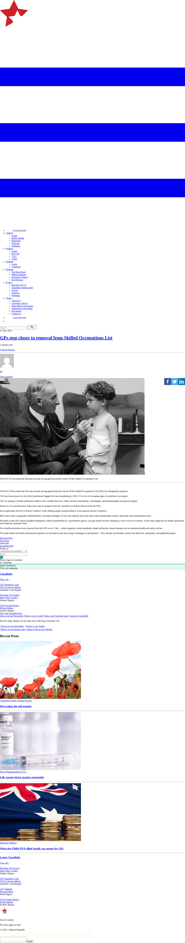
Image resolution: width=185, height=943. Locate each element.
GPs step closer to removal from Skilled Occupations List (56, 337)
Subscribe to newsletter (22, 308)
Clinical (9, 233)
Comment (16, 267)
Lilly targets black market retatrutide (22, 777)
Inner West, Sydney (9, 597)
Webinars (16, 246)
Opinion (9, 261)
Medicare (4, 843)
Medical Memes (19, 274)
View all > (5, 579)
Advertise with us (20, 303)
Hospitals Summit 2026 (22, 287)
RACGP (16, 254)
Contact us (16, 313)
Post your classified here (11, 613)
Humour (9, 269)
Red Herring (17, 280)
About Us (16, 300)
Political (9, 248)
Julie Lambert (6, 376)
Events (9, 282)
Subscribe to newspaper (22, 306)
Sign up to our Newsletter (11, 616)
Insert (29, 941)
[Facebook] (167, 381)
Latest (14, 235)
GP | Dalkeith (6, 889)
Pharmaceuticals (14, 772)
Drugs (3, 772)
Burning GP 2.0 (19, 285)
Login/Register (19, 230)
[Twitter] (174, 381)
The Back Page (19, 272)
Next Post (4, 540)
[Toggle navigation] (3, 38)
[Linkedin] (181, 381)
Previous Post (6, 538)
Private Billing (6, 608)
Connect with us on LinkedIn (39, 629)
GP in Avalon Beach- (9, 605)
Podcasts (16, 243)
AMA (14, 259)
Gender (13, 700)
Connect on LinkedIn (78, 616)
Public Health (18, 238)
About (9, 298)
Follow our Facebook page (56, 616)
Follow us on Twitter (33, 616)
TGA (14, 256)
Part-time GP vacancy (10, 595)
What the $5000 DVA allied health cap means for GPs (31, 848)
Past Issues (16, 311)
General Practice (7, 350)
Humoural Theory (20, 277)
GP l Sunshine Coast (9, 584)
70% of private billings (10, 587)
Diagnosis (16, 241)
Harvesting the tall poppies (16, 706)
